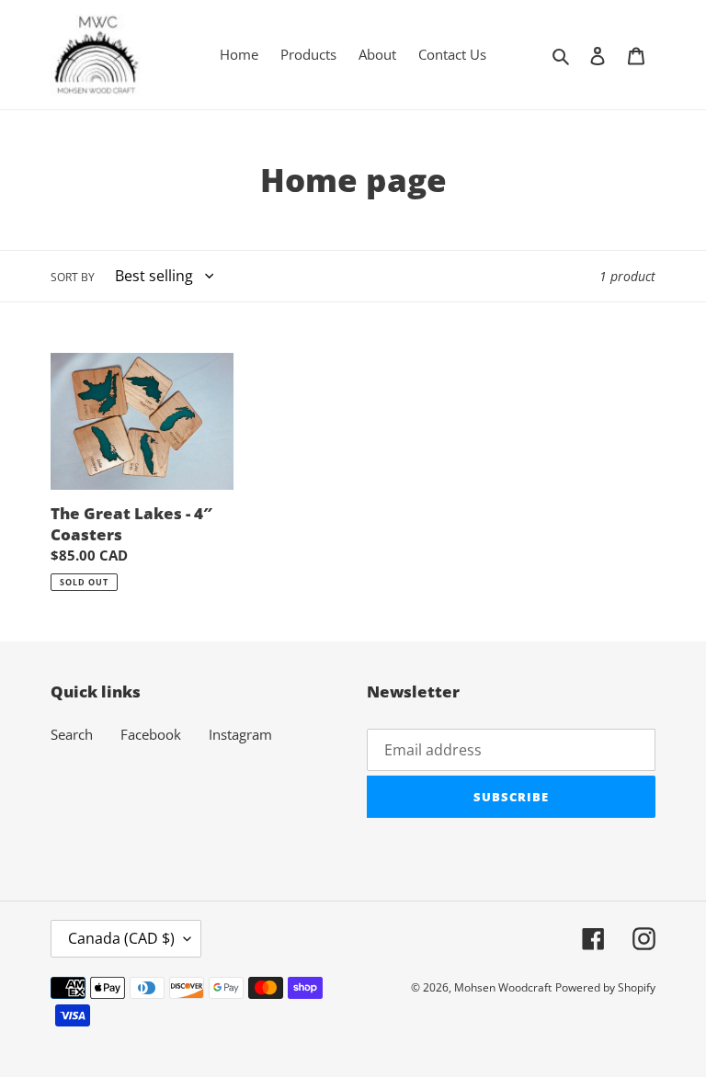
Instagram (240, 734)
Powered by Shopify (605, 987)
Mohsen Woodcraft (503, 987)
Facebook (150, 734)
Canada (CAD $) (121, 938)
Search (72, 734)
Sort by (73, 277)
